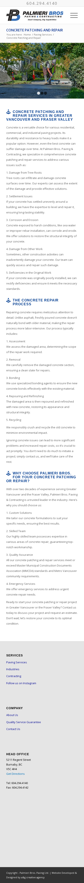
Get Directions (15, 774)
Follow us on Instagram (21, 683)
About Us (12, 715)
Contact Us (13, 729)
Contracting (13, 676)
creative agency (35, 877)
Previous (4, 70)
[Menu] (72, 15)
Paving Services (16, 662)
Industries (12, 669)
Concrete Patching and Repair (34, 30)
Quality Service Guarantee (23, 722)
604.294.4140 (42, 3)
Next (80, 70)
